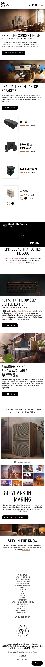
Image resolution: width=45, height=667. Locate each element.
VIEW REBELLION (13, 52)
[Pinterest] (29, 617)
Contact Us (22, 589)
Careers (22, 606)
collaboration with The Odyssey (22, 311)
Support (22, 587)
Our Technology (22, 604)
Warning (23, 656)
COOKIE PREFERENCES (22, 659)
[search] (38, 5)
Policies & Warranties (22, 610)
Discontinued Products (23, 585)
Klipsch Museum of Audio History (22, 602)
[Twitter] (15, 617)
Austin (24, 191)
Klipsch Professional (22, 577)
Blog (22, 594)
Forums (22, 598)
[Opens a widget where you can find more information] (37, 663)
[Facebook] (19, 617)
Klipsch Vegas (28, 168)
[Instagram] (22, 617)
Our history (22, 600)
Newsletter (22, 596)
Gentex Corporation (18, 648)
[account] (32, 5)
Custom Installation (22, 579)
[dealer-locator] (29, 5)
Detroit (25, 122)
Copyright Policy (23, 612)
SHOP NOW (10, 108)
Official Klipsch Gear (22, 581)
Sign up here (26, 550)
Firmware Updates (22, 583)
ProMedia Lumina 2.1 (26, 146)
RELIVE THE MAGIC (15, 517)
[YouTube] (26, 617)
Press (22, 592)
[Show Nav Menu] (42, 5)
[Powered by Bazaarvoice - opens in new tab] (22, 462)
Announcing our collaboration (13, 258)
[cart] (35, 5)
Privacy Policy (22, 608)
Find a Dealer (22, 575)
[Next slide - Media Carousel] (41, 437)
